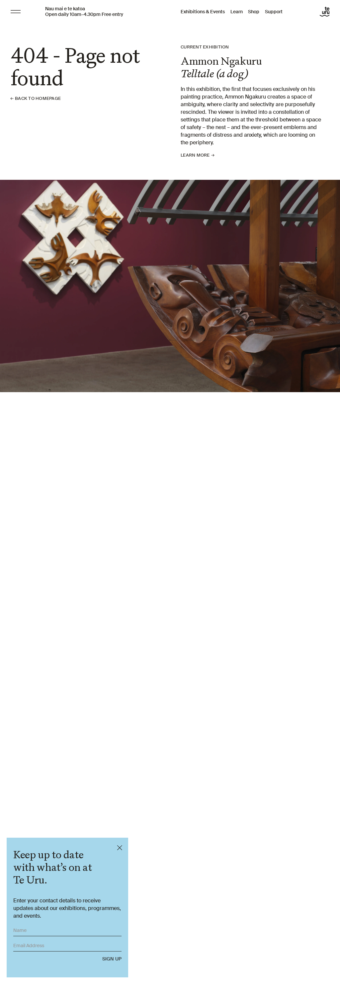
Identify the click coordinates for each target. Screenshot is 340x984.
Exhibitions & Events (203, 12)
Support (274, 12)
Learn (236, 12)
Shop (253, 12)
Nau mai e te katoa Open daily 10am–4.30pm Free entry (84, 11)
